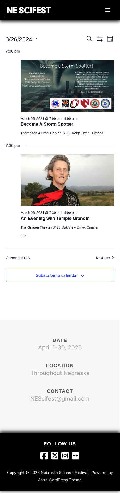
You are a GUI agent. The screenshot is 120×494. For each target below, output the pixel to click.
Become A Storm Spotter (47, 124)
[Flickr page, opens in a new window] (75, 456)
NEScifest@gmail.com (59, 398)
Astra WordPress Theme (60, 480)
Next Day (103, 257)
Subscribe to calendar (57, 275)
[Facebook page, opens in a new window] (45, 456)
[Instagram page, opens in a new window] (66, 456)
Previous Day (20, 257)
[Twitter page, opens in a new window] (56, 456)
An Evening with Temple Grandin (55, 218)
